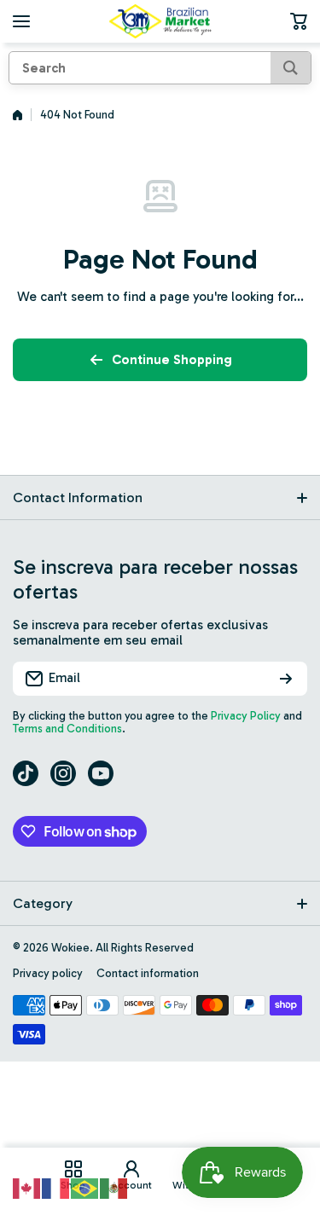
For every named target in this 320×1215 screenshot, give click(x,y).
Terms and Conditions (67, 728)
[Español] (114, 1186)
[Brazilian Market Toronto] (160, 21)
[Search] (291, 68)
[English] (27, 1186)
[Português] (85, 1186)
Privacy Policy (246, 715)
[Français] (56, 1186)
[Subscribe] (286, 679)
